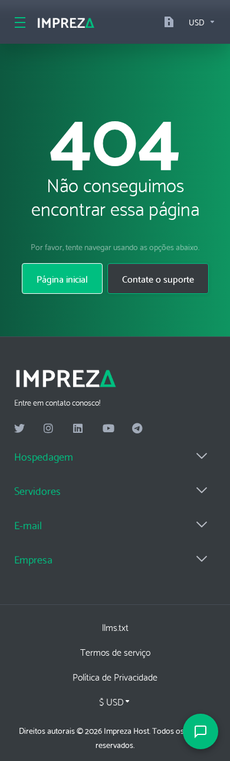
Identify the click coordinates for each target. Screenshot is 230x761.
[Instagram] (49, 429)
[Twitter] (19, 429)
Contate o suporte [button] (158, 278)
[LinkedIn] (78, 429)
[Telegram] (137, 429)
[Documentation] (171, 22)
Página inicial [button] (62, 278)
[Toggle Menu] (18, 22)
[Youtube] (108, 429)
